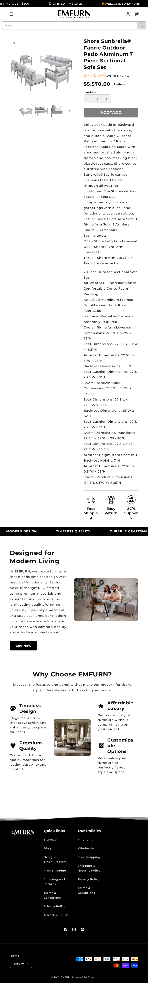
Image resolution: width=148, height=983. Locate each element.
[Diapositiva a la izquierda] (14, 111)
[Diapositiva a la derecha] (70, 111)
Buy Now (23, 646)
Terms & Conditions (52, 895)
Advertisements (56, 915)
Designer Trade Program (55, 859)
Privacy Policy (54, 906)
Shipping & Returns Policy (89, 868)
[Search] (141, 25)
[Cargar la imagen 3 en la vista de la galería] (57, 111)
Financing (86, 839)
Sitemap (50, 839)
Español (19, 963)
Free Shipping (55, 870)
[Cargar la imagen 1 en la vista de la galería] (26, 111)
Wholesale (86, 848)
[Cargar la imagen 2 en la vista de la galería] (41, 111)
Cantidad (90, 92)
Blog (47, 848)
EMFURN (66, 977)
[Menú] (11, 14)
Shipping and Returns (54, 881)
